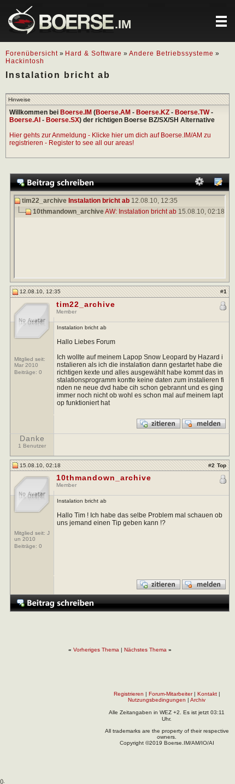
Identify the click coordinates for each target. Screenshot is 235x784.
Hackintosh (24, 61)
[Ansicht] (218, 184)
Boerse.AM (113, 112)
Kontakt (207, 694)
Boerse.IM (76, 112)
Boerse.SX (62, 120)
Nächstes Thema (145, 650)
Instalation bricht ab (99, 200)
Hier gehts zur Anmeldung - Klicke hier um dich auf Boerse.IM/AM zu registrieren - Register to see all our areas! (110, 139)
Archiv (197, 700)
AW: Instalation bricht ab (141, 211)
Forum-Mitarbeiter (170, 694)
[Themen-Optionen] (199, 184)
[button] (221, 21)
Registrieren (129, 694)
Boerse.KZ (152, 112)
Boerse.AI (24, 120)
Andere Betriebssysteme (171, 53)
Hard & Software (93, 53)
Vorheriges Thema (96, 650)
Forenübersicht (31, 53)
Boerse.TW (192, 112)
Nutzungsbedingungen (157, 700)
